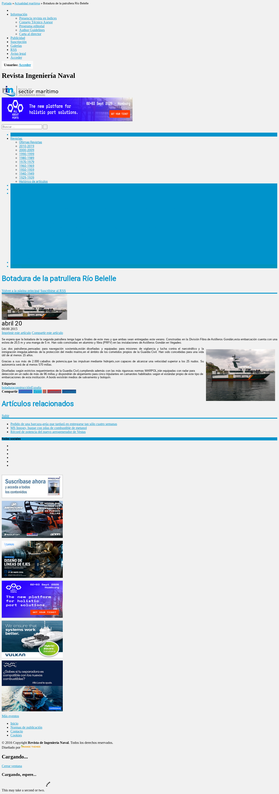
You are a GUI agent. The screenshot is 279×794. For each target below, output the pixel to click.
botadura (8, 387)
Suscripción (18, 42)
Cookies (16, 735)
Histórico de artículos (33, 181)
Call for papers (29, 250)
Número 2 (26, 231)
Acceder (16, 57)
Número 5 (26, 204)
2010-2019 (26, 146)
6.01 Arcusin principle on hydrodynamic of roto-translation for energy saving (80, 200)
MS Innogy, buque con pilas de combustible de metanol (48, 428)
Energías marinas (22, 185)
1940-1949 (26, 173)
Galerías (16, 46)
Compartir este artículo (47, 333)
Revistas (16, 138)
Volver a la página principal (20, 291)
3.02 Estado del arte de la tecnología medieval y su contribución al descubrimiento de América (92, 227)
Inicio (14, 723)
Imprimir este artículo (16, 333)
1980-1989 (26, 158)
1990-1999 (26, 154)
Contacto (16, 731)
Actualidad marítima (27, 3)
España (36, 387)
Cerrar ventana (12, 766)
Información (27, 258)
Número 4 (26, 212)
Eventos (16, 266)
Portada (7, 3)
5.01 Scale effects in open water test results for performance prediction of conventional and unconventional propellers (109, 208)
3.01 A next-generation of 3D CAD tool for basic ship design (68, 223)
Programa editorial (31, 26)
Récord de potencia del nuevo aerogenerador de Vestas (48, 432)
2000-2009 (26, 150)
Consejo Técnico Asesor (36, 22)
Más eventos (10, 716)
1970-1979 (26, 162)
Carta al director (30, 34)
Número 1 (26, 239)
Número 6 (26, 197)
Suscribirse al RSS (53, 291)
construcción (22, 387)
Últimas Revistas (30, 142)
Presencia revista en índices (38, 18)
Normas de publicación (34, 254)
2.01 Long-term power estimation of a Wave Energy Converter (70, 235)
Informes (16, 189)
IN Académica (19, 193)
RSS (13, 49)
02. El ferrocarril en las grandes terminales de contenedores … (70, 246)
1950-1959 (26, 169)
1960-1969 (26, 166)
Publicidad (17, 38)
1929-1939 (26, 177)
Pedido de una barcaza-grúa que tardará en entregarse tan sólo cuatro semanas (63, 424)
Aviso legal (18, 53)
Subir (5, 416)
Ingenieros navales (23, 262)
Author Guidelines (32, 30)
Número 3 (26, 220)
